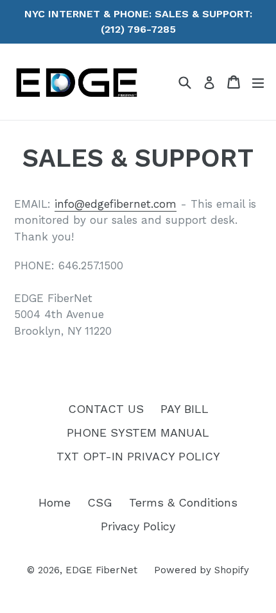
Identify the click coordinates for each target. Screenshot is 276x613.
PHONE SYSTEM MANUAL (138, 432)
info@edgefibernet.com (116, 203)
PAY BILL (184, 409)
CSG (99, 502)
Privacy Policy (138, 526)
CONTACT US (106, 409)
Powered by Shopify (201, 570)
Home (55, 502)
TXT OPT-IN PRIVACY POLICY (138, 456)
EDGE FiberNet (101, 570)
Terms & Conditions (183, 502)
